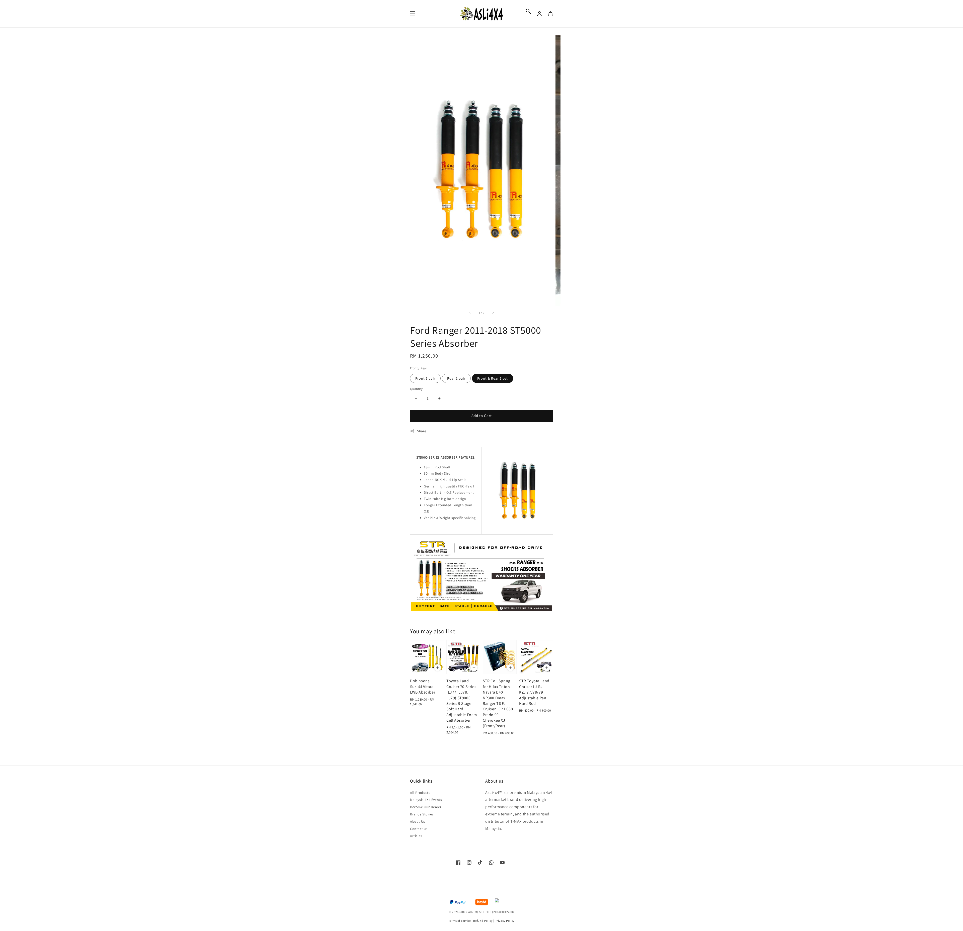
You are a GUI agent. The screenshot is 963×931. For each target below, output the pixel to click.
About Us (417, 821)
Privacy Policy (505, 920)
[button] (528, 11)
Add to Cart (481, 415)
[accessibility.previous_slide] (470, 312)
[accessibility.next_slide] (492, 312)
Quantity (416, 389)
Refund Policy (483, 920)
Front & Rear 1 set (492, 378)
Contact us (419, 828)
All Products (420, 792)
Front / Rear (418, 368)
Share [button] (421, 431)
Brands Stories (422, 814)
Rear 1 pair (456, 378)
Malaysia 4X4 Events (426, 799)
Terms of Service (459, 920)
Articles (416, 835)
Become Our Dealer (425, 807)
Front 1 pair (425, 378)
